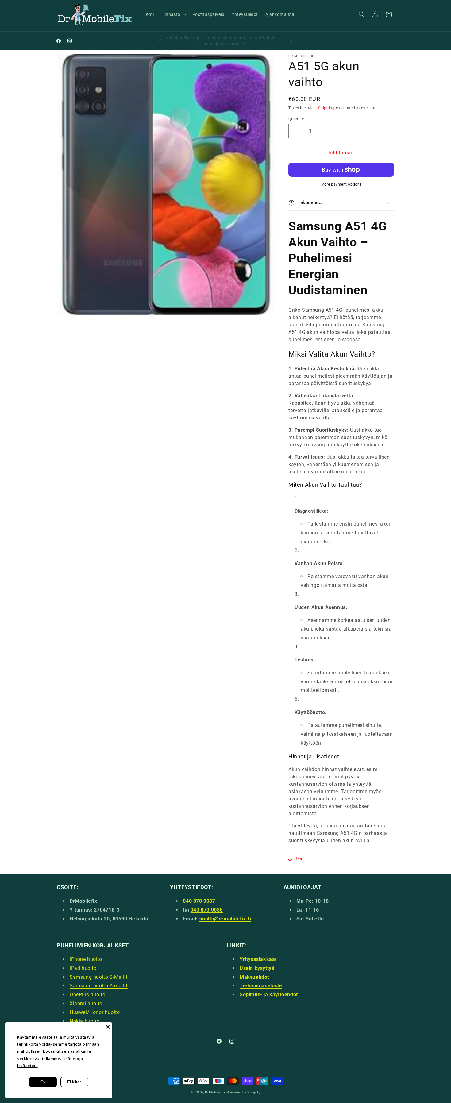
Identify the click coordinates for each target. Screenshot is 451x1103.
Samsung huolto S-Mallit (99, 977)
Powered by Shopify (243, 1092)
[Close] (108, 1027)
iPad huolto (83, 968)
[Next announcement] (291, 41)
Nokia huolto (84, 1021)
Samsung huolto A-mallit (99, 986)
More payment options (341, 184)
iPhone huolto (86, 959)
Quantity (296, 119)
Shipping (326, 108)
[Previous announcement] (160, 41)
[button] (173, 14)
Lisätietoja (27, 1065)
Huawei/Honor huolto (95, 1012)
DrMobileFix (215, 1092)
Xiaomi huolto (86, 1003)
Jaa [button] (299, 858)
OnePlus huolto (87, 994)
